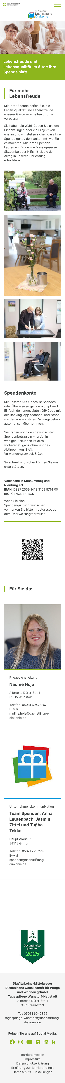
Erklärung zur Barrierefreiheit (32, 1068)
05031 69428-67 (34, 705)
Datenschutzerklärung (32, 1063)
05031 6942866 (35, 1013)
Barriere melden (32, 1055)
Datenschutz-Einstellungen (32, 1072)
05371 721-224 (33, 851)
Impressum (32, 1059)
